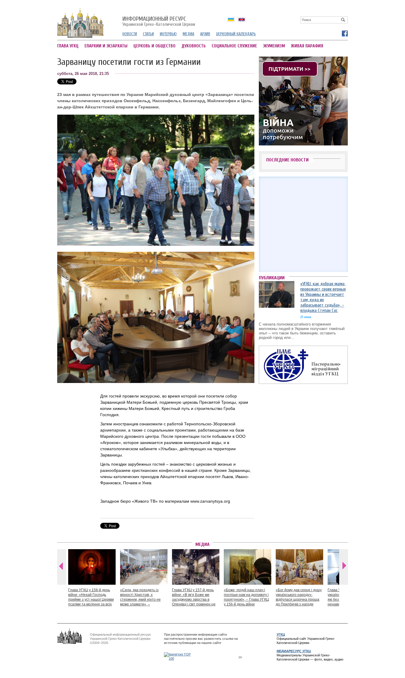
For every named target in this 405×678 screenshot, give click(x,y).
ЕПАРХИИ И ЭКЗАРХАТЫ (105, 46)
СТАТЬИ (148, 33)
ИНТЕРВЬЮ (168, 33)
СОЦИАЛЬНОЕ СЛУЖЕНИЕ (234, 46)
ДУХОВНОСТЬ (193, 46)
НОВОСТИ (129, 33)
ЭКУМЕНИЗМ (274, 46)
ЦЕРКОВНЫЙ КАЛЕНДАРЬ (236, 33)
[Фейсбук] (344, 33)
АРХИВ (205, 33)
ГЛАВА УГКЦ (68, 46)
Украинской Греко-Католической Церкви (158, 21)
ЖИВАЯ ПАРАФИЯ (307, 46)
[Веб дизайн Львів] (241, 657)
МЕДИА (188, 33)
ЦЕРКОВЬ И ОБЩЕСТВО (154, 46)
